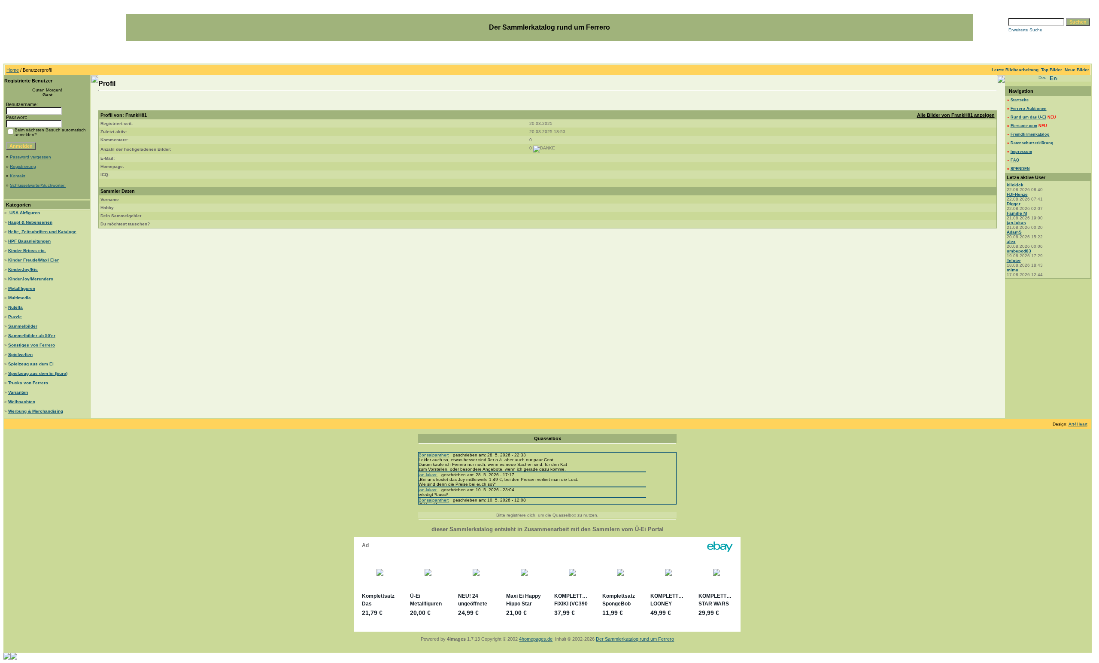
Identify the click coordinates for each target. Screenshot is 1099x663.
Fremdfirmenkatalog (1030, 134)
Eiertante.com (1024, 126)
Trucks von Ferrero (28, 382)
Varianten (18, 392)
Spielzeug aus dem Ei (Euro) (37, 373)
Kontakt (17, 175)
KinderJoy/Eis (23, 269)
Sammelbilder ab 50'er (31, 335)
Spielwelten (20, 354)
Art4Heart (1078, 424)
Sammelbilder (22, 326)
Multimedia (19, 297)
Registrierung (23, 166)
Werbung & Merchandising (35, 411)
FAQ (1015, 160)
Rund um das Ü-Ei (1028, 117)
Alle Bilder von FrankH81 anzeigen (956, 115)
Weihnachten (21, 401)
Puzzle (15, 316)
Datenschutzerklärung (1032, 143)
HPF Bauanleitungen (29, 241)
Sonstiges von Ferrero (31, 345)
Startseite (1020, 100)
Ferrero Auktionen (1029, 108)
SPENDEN (1020, 169)
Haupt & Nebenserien (30, 222)
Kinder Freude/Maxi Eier (33, 260)
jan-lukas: (428, 474)
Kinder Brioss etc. (27, 250)
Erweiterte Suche (1025, 29)
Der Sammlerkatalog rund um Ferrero (635, 639)
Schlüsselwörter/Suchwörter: (38, 185)
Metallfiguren (21, 288)
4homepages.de (536, 639)
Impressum (1021, 151)
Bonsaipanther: (434, 455)
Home (12, 70)
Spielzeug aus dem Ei (31, 364)
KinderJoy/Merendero (30, 279)
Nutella (15, 307)
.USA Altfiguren (24, 212)
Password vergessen (30, 157)
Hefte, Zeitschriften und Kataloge (42, 231)
